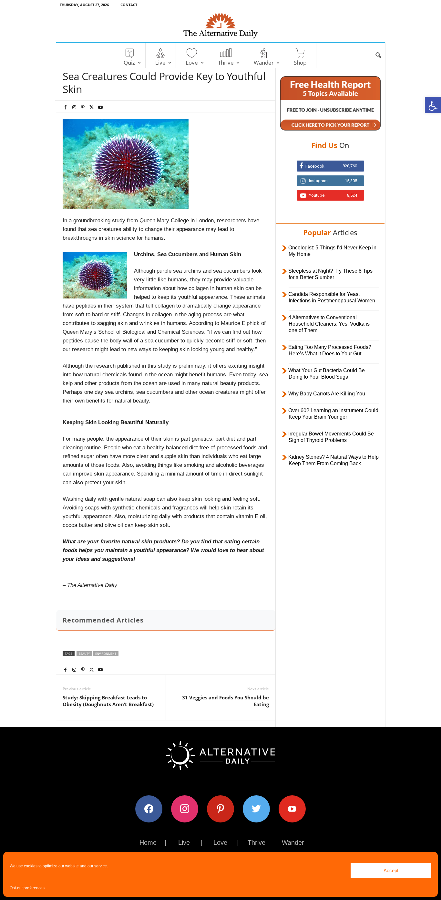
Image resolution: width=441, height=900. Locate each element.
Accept (391, 870)
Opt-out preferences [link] (27, 888)
